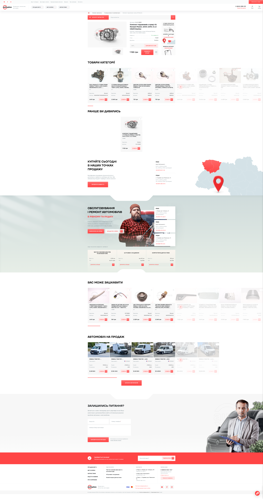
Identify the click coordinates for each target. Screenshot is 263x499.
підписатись (167, 458)
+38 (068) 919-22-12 (160, 243)
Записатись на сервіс (96, 231)
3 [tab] (160, 377)
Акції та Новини (34, 1)
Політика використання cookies (142, 488)
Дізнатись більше (95, 264)
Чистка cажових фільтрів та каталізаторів (114, 470)
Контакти (80, 1)
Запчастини (63, 7)
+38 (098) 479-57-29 (161, 230)
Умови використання (155, 492)
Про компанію (73, 1)
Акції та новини (93, 476)
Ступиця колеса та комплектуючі (112, 12)
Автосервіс (50, 7)
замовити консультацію (98, 439)
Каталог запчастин (97, 12)
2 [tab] (131, 377)
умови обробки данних (115, 440)
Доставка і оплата (44, 1)
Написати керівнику (168, 478)
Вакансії (66, 1)
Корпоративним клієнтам (57, 1)
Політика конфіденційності (141, 486)
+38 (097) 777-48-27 (160, 216)
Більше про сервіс (112, 231)
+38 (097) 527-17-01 (160, 170)
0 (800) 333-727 (240, 6)
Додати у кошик (147, 52)
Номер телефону (116, 421)
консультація (168, 48)
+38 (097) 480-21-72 (160, 183)
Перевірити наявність (98, 184)
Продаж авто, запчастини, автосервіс (103, 487)
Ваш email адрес (144, 458)
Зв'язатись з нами (256, 1)
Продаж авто (37, 7)
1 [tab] (102, 377)
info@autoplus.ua (165, 475)
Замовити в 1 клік (151, 45)
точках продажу (168, 37)
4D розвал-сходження (112, 474)
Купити (102, 99)
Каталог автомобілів (131, 383)
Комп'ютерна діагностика (113, 477)
